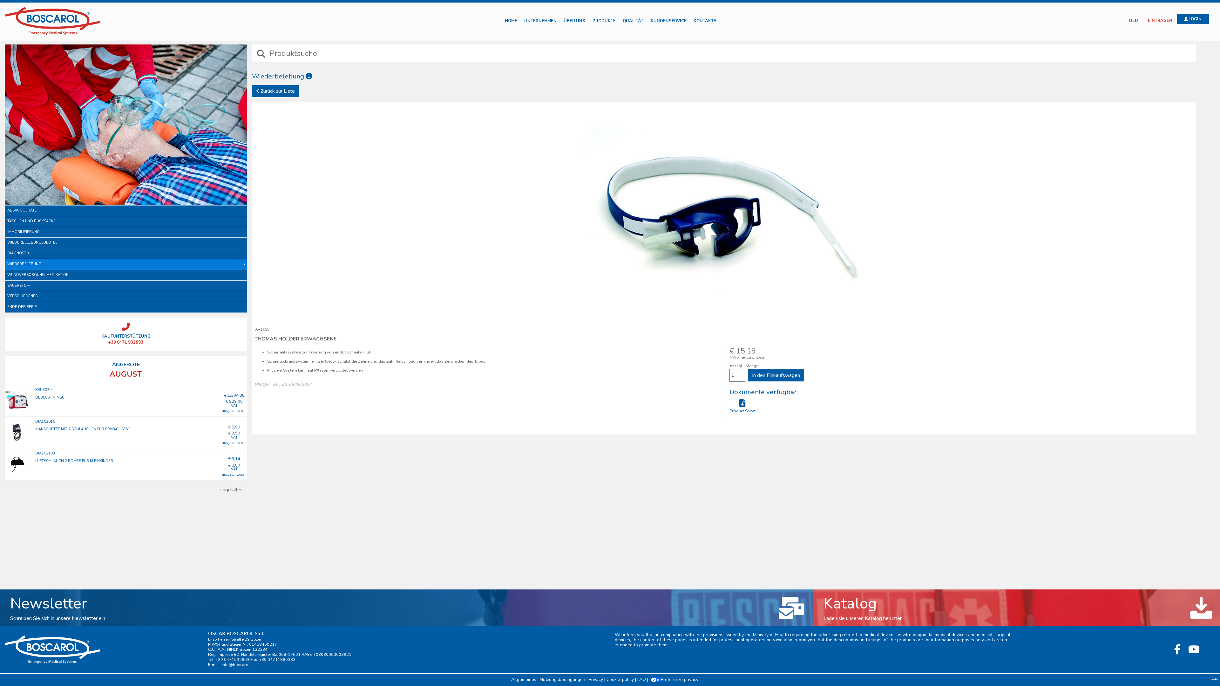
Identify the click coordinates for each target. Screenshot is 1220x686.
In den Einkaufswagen (776, 375)
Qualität (633, 21)
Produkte (604, 21)
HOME (511, 21)
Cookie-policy (620, 679)
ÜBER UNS (574, 21)
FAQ (641, 679)
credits (1214, 679)
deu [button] (1133, 21)
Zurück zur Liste (277, 91)
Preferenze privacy (679, 679)
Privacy (596, 679)
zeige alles (231, 489)
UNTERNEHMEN (540, 21)
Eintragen (1160, 21)
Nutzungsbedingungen (562, 679)
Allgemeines (523, 679)
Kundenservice (669, 21)
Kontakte (705, 21)
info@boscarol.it (237, 665)
